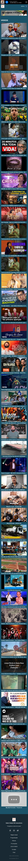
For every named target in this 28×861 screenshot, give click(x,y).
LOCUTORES (14, 846)
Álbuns (14, 840)
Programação (14, 837)
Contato (14, 849)
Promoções (14, 843)
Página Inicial (14, 835)
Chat (14, 852)
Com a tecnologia (12, 858)
